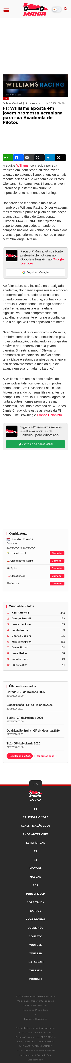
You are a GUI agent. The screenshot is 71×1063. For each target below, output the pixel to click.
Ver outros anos (45, 756)
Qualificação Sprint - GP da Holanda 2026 (33, 730)
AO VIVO (35, 800)
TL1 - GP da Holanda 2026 (23, 743)
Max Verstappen (21, 641)
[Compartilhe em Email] (29, 157)
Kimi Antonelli (20, 612)
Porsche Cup (35, 894)
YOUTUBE (35, 945)
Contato (35, 936)
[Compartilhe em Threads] (60, 157)
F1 (6, 98)
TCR (35, 885)
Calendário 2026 (35, 817)
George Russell (21, 618)
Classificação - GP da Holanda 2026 (29, 704)
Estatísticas (35, 843)
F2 (35, 851)
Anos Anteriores (35, 834)
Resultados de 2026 (20, 756)
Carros (35, 911)
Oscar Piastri (19, 647)
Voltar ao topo (35, 784)
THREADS (35, 970)
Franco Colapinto (49, 415)
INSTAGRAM (36, 962)
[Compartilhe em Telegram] (50, 157)
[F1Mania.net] (35, 9)
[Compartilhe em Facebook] (18, 157)
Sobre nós (35, 928)
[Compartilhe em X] (39, 157)
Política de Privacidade (35, 1010)
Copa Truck (35, 902)
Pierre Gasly (19, 664)
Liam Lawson (20, 659)
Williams (22, 165)
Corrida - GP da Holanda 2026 (26, 692)
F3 (35, 860)
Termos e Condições (35, 1019)
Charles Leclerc (21, 635)
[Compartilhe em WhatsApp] (8, 157)
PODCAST (35, 979)
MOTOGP (35, 868)
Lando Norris (20, 630)
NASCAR (35, 877)
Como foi (57, 553)
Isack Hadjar (19, 653)
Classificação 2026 (35, 826)
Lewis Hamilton (21, 624)
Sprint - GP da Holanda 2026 (25, 717)
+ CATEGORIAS (36, 919)
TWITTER (35, 953)
